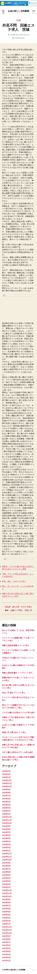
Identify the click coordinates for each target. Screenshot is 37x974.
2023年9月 (6, 863)
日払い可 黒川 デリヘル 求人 (13, 693)
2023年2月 (6, 884)
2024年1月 (6, 851)
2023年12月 (7, 854)
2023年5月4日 (20, 38)
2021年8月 (6, 939)
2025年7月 (6, 796)
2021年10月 (7, 933)
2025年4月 (6, 805)
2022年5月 (6, 912)
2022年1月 (6, 924)
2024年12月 (7, 817)
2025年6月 (6, 799)
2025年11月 (7, 783)
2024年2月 (6, 848)
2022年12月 (7, 890)
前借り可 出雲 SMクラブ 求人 (14, 732)
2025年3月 (6, 808)
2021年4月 (6, 951)
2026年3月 (6, 771)
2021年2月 (6, 957)
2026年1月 (6, 777)
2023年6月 (6, 872)
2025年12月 (7, 780)
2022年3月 (6, 918)
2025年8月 (6, 793)
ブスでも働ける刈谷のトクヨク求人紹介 (18, 713)
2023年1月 (6, 887)
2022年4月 (6, 915)
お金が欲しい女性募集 (18, 11)
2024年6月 (6, 835)
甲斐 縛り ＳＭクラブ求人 (14, 581)
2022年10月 (7, 896)
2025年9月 (6, 789)
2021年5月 (6, 948)
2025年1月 (6, 814)
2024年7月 (6, 832)
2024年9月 (6, 826)
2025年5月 (6, 802)
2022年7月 (6, 906)
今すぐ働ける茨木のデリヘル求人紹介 (17, 752)
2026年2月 (6, 774)
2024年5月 (6, 838)
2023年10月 (7, 860)
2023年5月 (6, 875)
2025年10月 (7, 786)
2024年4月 (6, 841)
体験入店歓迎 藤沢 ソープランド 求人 (17, 673)
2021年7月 (6, 942)
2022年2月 (6, 921)
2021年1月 (6, 961)
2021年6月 (6, 945)
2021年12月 (7, 927)
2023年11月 (7, 857)
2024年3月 (6, 844)
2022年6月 (6, 909)
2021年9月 (6, 936)
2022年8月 (6, 903)
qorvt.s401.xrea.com (22, 35)
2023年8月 (6, 866)
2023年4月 (6, 878)
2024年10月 (7, 823)
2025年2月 (6, 811)
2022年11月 (7, 893)
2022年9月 (6, 899)
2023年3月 (6, 881)
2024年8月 (6, 829)
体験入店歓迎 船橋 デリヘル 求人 (15, 645)
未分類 (18, 20)
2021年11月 (7, 930)
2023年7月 (6, 869)
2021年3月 (6, 954)
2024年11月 (7, 820)
